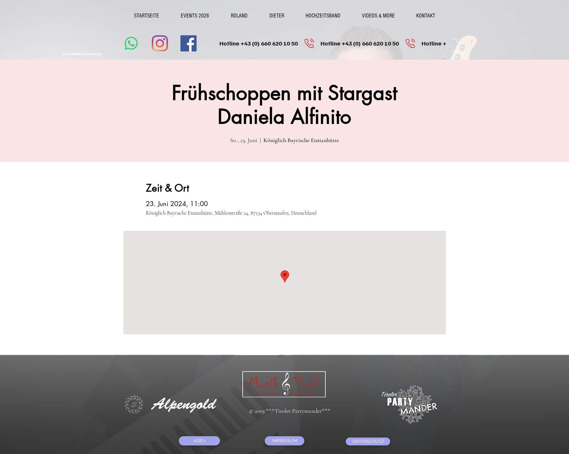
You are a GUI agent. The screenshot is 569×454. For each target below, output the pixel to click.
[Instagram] (160, 43)
